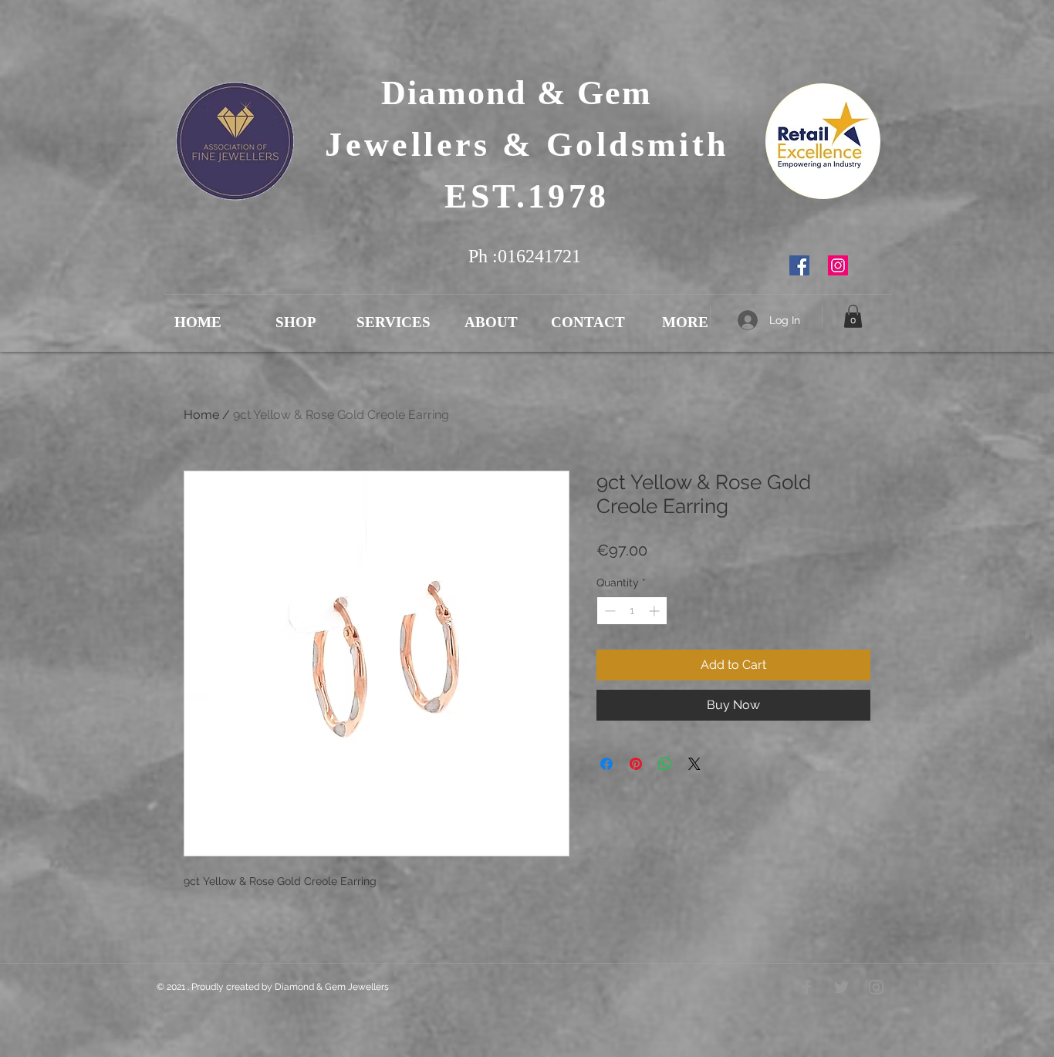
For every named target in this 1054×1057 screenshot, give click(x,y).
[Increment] (655, 610)
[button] (853, 316)
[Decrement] (608, 610)
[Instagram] (838, 265)
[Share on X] (694, 764)
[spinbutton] (632, 610)
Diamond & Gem (527, 93)
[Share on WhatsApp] (665, 764)
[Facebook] (799, 265)
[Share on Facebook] (606, 764)
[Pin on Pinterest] (636, 764)
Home (201, 414)
